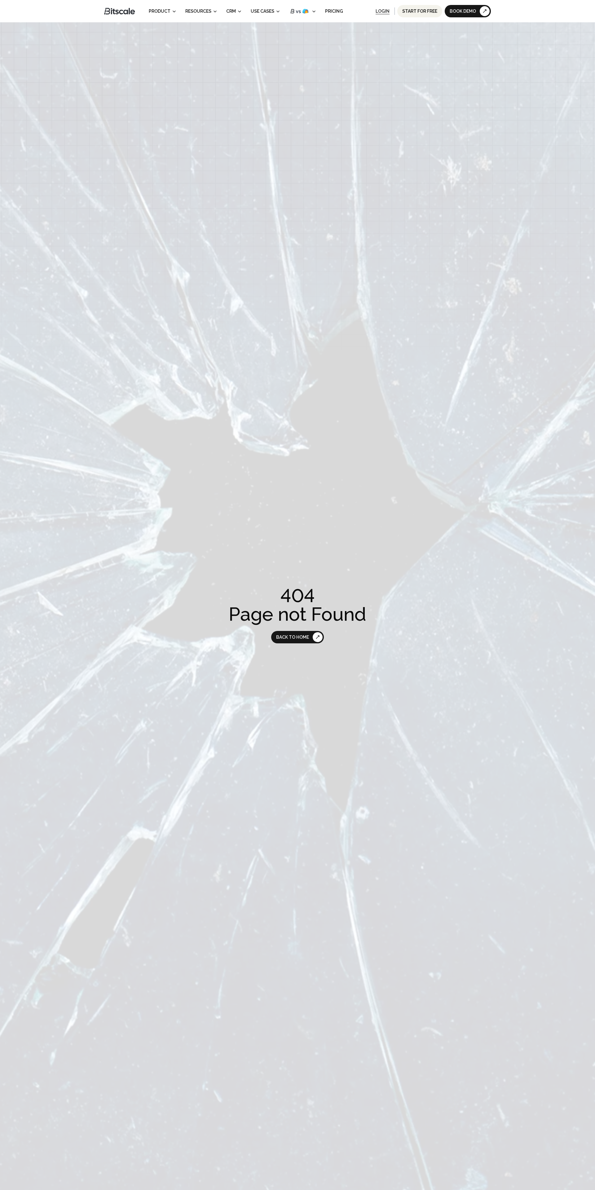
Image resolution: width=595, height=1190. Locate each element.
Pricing (334, 11)
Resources (198, 11)
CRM (231, 11)
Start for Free (419, 11)
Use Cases (262, 11)
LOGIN (383, 11)
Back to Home (292, 637)
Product (159, 11)
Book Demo (463, 11)
